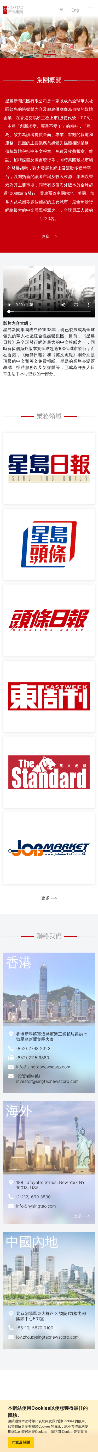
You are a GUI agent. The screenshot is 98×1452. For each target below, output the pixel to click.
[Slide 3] (63, 54)
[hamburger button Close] (91, 10)
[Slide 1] (34, 54)
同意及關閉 (21, 1442)
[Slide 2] (49, 54)
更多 (45, 236)
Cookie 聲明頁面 (74, 1432)
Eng (75, 10)
